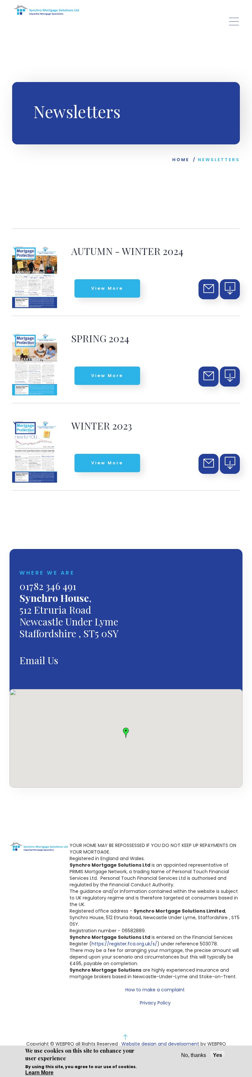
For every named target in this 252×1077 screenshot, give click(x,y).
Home (180, 160)
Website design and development (160, 1044)
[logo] (46, 10)
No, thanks (193, 1055)
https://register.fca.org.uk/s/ (124, 943)
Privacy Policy (155, 1003)
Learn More (39, 1072)
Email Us (38, 660)
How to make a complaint (155, 989)
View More (107, 288)
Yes (217, 1055)
